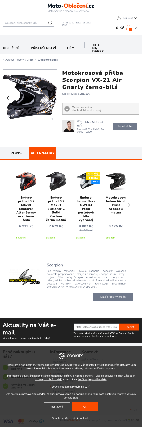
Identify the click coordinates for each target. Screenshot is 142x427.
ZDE (75, 397)
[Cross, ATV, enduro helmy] (30, 97)
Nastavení (57, 406)
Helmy (21, 59)
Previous (7, 98)
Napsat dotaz (125, 126)
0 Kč (120, 28)
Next (52, 98)
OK (85, 406)
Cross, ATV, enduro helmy (42, 59)
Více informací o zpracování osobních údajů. (27, 338)
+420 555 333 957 (90, 123)
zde (87, 418)
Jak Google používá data (92, 379)
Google (63, 365)
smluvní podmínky (107, 336)
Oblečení (10, 59)
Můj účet (128, 18)
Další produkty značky (113, 297)
